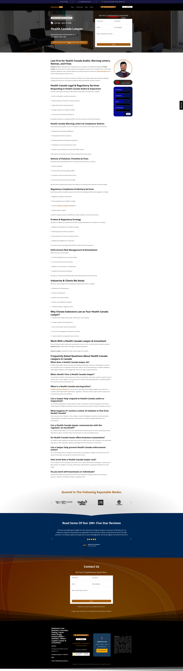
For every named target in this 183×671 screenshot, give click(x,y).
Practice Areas (79, 7)
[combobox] (115, 30)
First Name (100, 21)
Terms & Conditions (81, 645)
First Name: (118, 89)
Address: (53, 646)
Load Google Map (102, 650)
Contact (91, 7)
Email (98, 27)
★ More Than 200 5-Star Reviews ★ (61, 18)
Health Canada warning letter (60, 389)
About (72, 7)
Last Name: (118, 95)
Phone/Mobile (118, 27)
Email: (117, 101)
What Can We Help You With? (105, 34)
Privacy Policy (80, 641)
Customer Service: (56, 654)
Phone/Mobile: (119, 107)
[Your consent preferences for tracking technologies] (2, 668)
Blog (86, 7)
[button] (52, 502)
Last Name (117, 21)
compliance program (62, 205)
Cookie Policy (80, 643)
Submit (114, 44)
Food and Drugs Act (102, 71)
